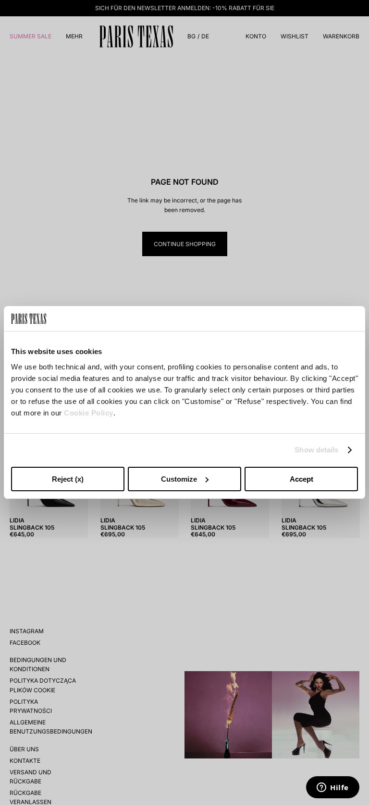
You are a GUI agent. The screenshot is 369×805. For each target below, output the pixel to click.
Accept (301, 479)
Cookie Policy (88, 413)
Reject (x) (68, 479)
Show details (316, 450)
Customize (179, 479)
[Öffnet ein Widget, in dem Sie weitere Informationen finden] (332, 788)
